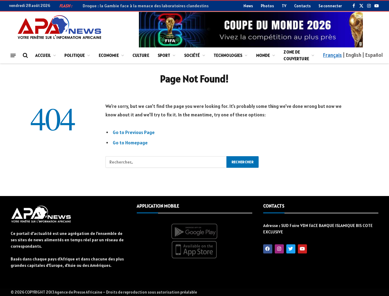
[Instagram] (279, 248)
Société (192, 55)
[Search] (25, 55)
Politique (74, 55)
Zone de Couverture (296, 55)
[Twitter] (290, 248)
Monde (263, 55)
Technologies (228, 55)
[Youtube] (302, 248)
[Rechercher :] (166, 162)
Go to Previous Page (134, 132)
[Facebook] (267, 248)
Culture (141, 55)
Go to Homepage (130, 143)
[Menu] (13, 55)
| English (352, 55)
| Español (372, 55)
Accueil (43, 55)
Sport (164, 55)
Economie (109, 55)
